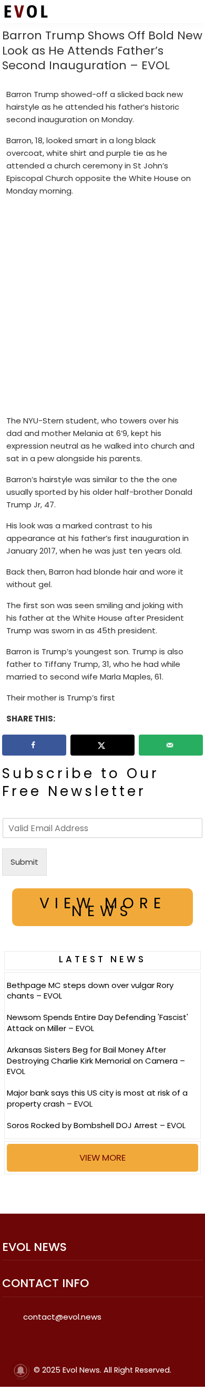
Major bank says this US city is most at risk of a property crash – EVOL (97, 1098)
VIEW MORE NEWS (102, 907)
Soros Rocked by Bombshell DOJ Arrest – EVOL (96, 1125)
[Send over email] (171, 745)
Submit (24, 861)
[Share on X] (102, 745)
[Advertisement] (102, 308)
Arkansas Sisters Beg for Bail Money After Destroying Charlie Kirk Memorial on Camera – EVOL (96, 1060)
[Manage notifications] (20, 1370)
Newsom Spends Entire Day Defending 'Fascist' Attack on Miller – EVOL (97, 1023)
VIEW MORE (102, 1157)
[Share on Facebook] (34, 745)
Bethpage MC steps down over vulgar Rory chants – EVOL (90, 991)
